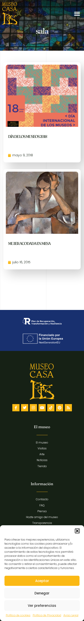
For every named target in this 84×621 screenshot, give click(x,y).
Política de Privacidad (47, 615)
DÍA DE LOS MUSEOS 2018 (27, 136)
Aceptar (42, 580)
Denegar (42, 593)
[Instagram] (33, 407)
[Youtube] (42, 407)
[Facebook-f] (15, 407)
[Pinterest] (59, 407)
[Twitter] (24, 407)
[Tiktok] (50, 407)
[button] (77, 531)
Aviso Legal (70, 615)
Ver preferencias (42, 605)
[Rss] (68, 407)
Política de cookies (18, 615)
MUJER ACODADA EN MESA (29, 243)
